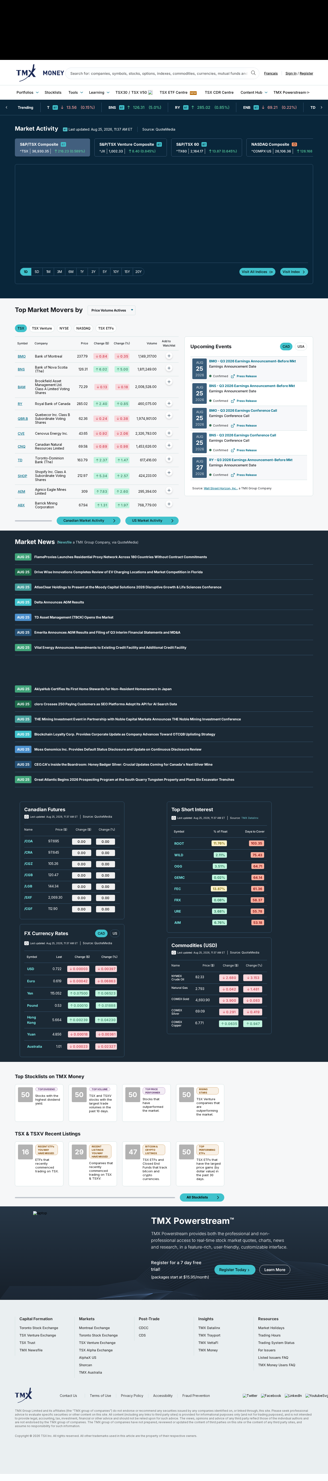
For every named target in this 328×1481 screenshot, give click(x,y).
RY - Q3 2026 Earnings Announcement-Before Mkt (250, 460)
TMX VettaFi (208, 1343)
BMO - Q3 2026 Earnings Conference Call (243, 410)
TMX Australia (90, 1372)
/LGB (28, 886)
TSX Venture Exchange (37, 1335)
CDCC (143, 1328)
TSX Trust (27, 1343)
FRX (177, 900)
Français (271, 73)
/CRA (28, 852)
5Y (105, 272)
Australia (34, 1046)
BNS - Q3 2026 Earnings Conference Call (242, 435)
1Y (82, 272)
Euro (31, 981)
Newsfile (65, 542)
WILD (178, 855)
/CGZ (28, 864)
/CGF (28, 909)
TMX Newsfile (31, 1350)
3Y (93, 272)
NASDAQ (83, 328)
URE (177, 911)
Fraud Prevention (196, 1396)
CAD (286, 346)
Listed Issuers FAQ (273, 1358)
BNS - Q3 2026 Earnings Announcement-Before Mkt (252, 386)
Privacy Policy (132, 1396)
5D (37, 272)
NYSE (64, 328)
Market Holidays (271, 1328)
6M (70, 272)
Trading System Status (276, 1343)
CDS (142, 1335)
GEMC (179, 877)
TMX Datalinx (249, 818)
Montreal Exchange (94, 1328)
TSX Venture (42, 328)
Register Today (232, 1269)
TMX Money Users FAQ (276, 1365)
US (115, 933)
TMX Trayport (209, 1335)
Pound (32, 1005)
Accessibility (163, 1396)
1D (26, 272)
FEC (177, 889)
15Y (127, 272)
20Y (138, 272)
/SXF (28, 897)
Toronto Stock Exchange (38, 1328)
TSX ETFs (106, 328)
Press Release (247, 376)
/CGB (28, 875)
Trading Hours (269, 1335)
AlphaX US (87, 1358)
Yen (30, 993)
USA (301, 346)
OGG (178, 866)
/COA (28, 841)
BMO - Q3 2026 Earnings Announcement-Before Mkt (252, 361)
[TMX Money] (40, 73)
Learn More (274, 1269)
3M (59, 272)
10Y (116, 272)
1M (48, 272)
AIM (177, 922)
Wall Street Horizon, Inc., (221, 488)
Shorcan (85, 1365)
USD (30, 969)
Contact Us (68, 1396)
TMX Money (208, 1350)
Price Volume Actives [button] (108, 310)
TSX (21, 328)
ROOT (179, 843)
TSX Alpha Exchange (96, 1350)
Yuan (31, 1034)
